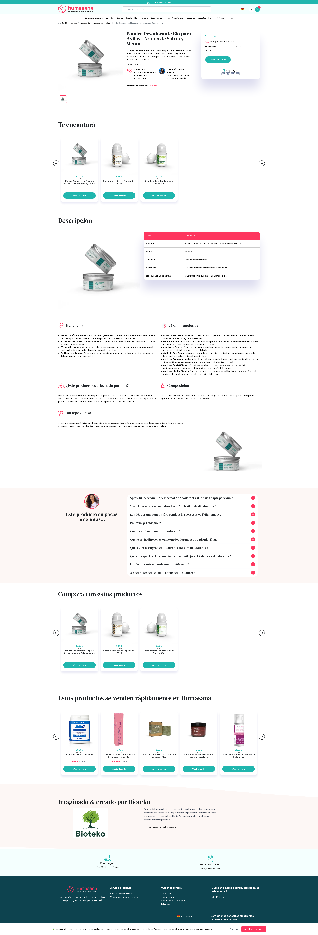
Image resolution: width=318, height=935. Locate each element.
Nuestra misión (167, 897)
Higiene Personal (141, 18)
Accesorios (190, 18)
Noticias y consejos (225, 18)
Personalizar (234, 929)
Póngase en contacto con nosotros (126, 897)
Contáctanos (218, 897)
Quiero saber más (135, 64)
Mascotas (202, 18)
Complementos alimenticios (96, 18)
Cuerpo (120, 18)
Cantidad (239, 47)
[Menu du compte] (251, 9)
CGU (112, 900)
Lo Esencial (166, 893)
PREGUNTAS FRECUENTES (122, 893)
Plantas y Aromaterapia (173, 18)
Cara (112, 18)
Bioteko (153, 85)
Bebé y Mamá (156, 18)
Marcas (211, 18)
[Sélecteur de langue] (244, 9)
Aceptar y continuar (253, 929)
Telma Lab (165, 904)
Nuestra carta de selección (173, 900)
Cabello (129, 18)
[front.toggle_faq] (253, 498)
